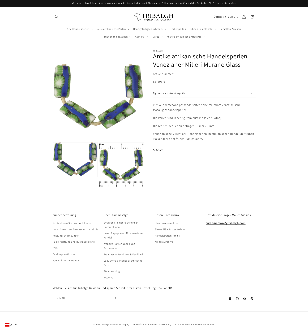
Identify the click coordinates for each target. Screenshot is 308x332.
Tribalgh (105, 324)
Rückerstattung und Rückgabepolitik (74, 241)
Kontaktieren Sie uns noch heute (72, 223)
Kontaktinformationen (203, 324)
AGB (177, 324)
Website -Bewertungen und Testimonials (119, 246)
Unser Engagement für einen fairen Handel (124, 235)
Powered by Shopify (119, 324)
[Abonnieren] (115, 298)
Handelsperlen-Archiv (167, 235)
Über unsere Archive (166, 223)
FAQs (56, 248)
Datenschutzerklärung (160, 324)
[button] (57, 17)
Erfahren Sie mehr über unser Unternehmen (121, 225)
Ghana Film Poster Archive (170, 229)
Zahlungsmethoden (64, 254)
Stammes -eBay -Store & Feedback (124, 254)
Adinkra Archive (164, 241)
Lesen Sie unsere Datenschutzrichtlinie (75, 229)
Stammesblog (112, 271)
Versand (186, 324)
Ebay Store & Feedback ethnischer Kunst (123, 263)
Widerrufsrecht (140, 324)
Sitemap (108, 277)
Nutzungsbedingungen (66, 235)
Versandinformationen (66, 260)
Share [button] (159, 150)
